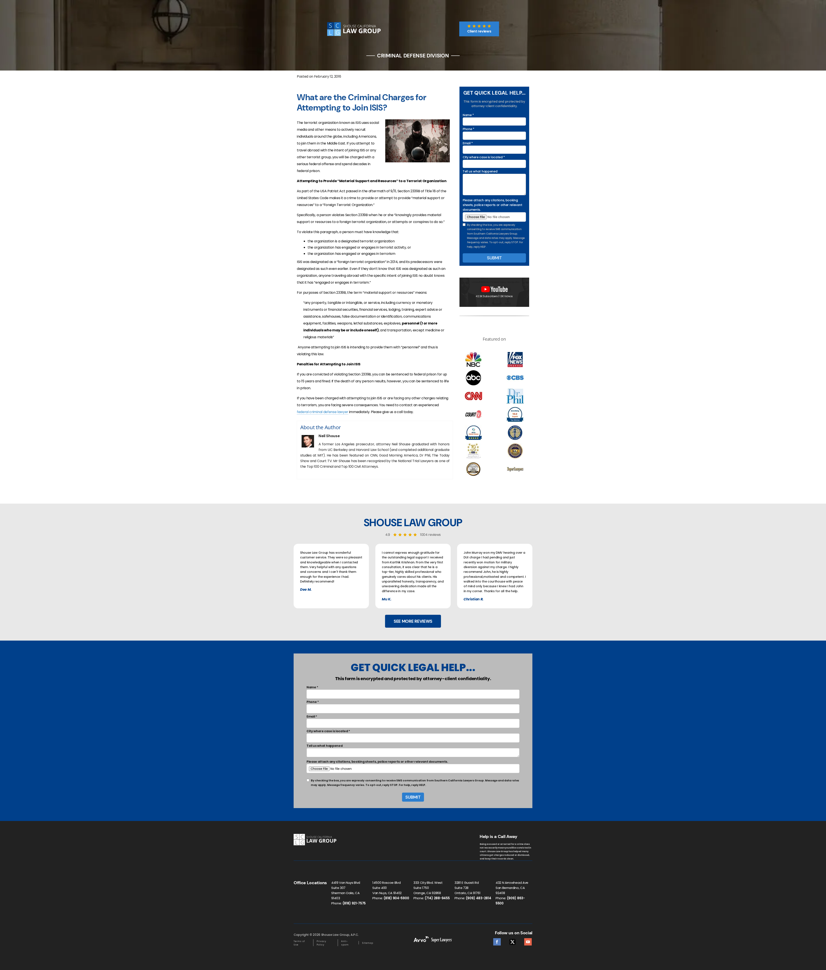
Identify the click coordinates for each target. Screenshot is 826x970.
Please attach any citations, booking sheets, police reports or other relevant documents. (492, 205)
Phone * (468, 129)
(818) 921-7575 (354, 903)
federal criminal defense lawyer (322, 411)
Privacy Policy (321, 943)
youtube (528, 940)
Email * (468, 143)
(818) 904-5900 (396, 898)
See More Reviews (413, 621)
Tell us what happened (480, 171)
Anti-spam (345, 943)
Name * (468, 115)
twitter (512, 940)
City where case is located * (484, 157)
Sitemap (367, 943)
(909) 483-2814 (478, 898)
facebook (497, 940)
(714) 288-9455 (437, 898)
